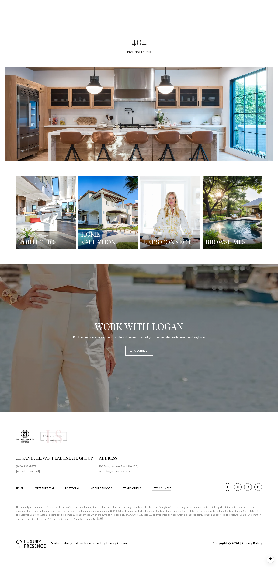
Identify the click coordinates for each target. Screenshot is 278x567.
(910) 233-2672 (26, 466)
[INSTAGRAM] (238, 487)
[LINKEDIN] (248, 487)
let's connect (139, 350)
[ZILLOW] (258, 487)
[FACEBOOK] (227, 487)
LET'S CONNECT (161, 488)
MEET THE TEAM (44, 488)
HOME (19, 488)
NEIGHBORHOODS (101, 488)
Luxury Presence (118, 543)
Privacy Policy (252, 543)
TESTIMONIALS (132, 488)
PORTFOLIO (72, 488)
